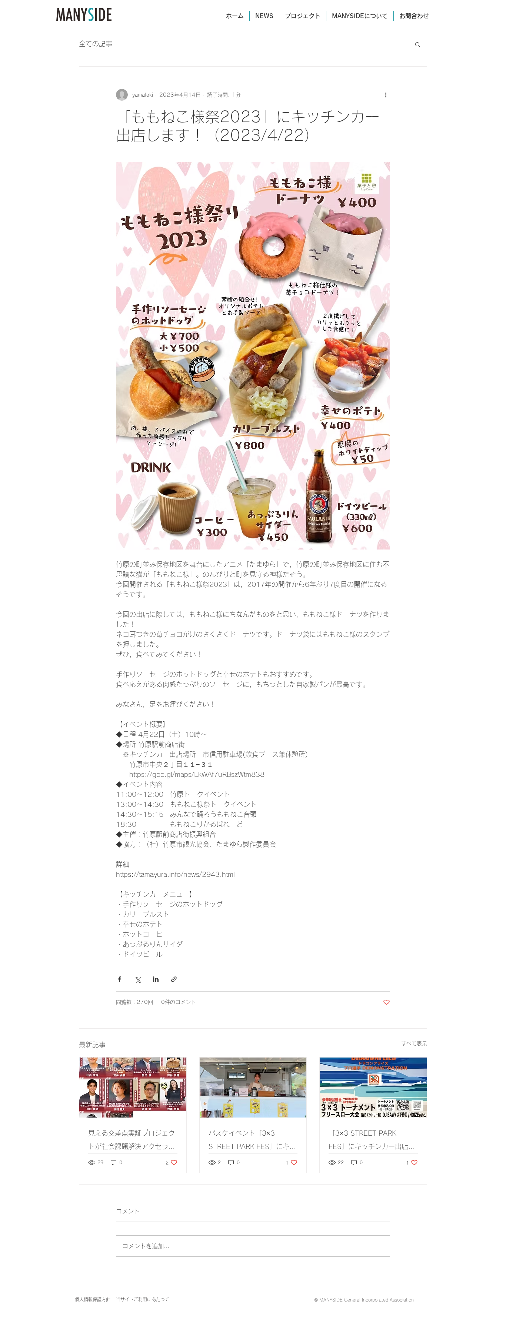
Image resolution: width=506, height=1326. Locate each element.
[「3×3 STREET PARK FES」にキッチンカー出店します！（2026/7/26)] (373, 1088)
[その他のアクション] (385, 94)
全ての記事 (95, 43)
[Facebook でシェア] (119, 979)
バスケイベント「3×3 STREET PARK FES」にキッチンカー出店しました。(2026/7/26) (252, 1141)
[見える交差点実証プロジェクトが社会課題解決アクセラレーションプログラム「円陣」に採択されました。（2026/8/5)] (132, 1088)
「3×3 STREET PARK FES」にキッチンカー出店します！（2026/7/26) (372, 1141)
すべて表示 (414, 1043)
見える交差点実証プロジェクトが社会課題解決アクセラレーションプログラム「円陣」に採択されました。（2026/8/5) (131, 1141)
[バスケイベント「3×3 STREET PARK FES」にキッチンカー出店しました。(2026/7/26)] (253, 1088)
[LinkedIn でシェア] (155, 979)
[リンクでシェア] (173, 979)
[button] (417, 44)
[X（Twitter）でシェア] (137, 979)
